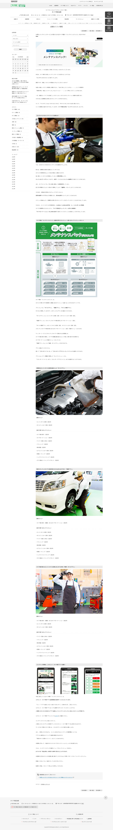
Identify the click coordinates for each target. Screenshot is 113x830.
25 (18, 70)
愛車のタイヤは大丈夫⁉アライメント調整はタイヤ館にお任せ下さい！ (20, 92)
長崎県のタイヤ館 (45, 23)
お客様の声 (98, 5)
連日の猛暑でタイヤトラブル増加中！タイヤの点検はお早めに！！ (19, 96)
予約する (109, 23)
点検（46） (14, 122)
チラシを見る (109, 30)
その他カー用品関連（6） (17, 137)
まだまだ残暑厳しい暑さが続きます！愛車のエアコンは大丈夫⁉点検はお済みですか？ (20, 82)
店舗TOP (16, 19)
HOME (50, 5)
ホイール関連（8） (16, 112)
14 (25, 66)
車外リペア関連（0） (16, 134)
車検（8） (14, 125)
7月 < (13, 57)
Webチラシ (73, 5)
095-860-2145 (25, 15)
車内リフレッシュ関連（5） (18, 128)
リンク (34, 818)
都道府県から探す (37, 23)
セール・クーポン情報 (52, 19)
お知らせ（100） (16, 146)
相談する (109, 16)
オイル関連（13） (16, 115)
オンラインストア (97, 1)
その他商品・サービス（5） (18, 140)
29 (27, 70)
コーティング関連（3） (17, 131)
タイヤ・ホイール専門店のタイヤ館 (25, 23)
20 (22, 68)
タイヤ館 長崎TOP (54, 23)
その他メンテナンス (45, 784)
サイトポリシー (58, 818)
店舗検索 (56, 5)
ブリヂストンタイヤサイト (29, 821)
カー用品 (92, 5)
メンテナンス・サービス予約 (85, 1)
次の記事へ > (99, 31)
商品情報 (67, 19)
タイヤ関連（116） (16, 109)
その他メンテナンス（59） (18, 118)
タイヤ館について (65, 5)
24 (15, 70)
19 (20, 68)
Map (92, 15)
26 (20, 70)
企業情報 (89, 818)
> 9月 (27, 57)
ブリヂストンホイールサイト (58, 821)
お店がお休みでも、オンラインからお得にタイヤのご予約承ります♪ (20, 101)
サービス (86, 5)
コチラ (56, 716)
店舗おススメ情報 (95, 19)
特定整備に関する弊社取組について (75, 818)
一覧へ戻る (91, 31)
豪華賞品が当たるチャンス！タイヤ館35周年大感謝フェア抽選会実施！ (20, 87)
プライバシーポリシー (46, 818)
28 (25, 70)
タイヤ (79, 5)
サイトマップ (26, 818)
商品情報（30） (15, 150)
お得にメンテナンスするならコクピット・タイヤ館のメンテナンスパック (56, 777)
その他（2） (14, 143)
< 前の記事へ (84, 31)
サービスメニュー (80, 19)
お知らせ (38, 19)
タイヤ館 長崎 (56, 12)
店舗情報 (27, 19)
